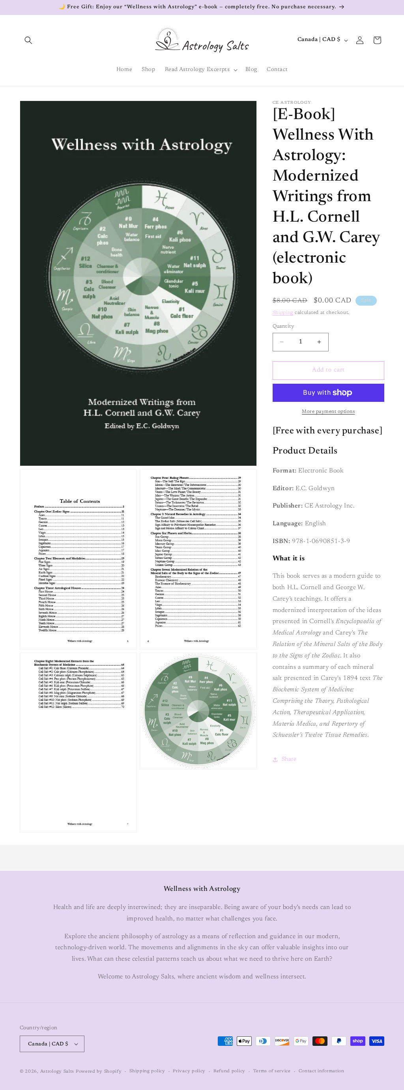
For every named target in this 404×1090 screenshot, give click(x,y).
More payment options (328, 411)
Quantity (283, 326)
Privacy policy (189, 1071)
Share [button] (289, 759)
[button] (28, 40)
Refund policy (229, 1071)
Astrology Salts (57, 1071)
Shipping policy (147, 1071)
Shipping (283, 312)
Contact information (321, 1071)
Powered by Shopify (99, 1071)
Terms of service (272, 1071)
